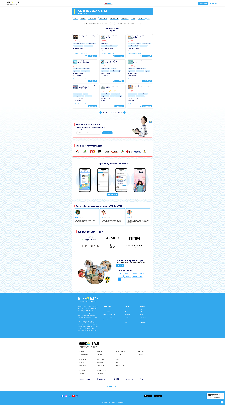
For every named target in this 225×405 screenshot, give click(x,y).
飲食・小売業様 (100, 359)
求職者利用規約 (143, 322)
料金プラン (81, 368)
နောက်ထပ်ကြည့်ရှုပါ (92, 55)
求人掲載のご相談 (111, 386)
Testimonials (106, 320)
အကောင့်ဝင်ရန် (203, 3)
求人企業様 (81, 351)
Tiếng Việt (127, 276)
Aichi (126, 322)
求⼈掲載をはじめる (84, 379)
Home (104, 309)
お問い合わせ (129, 379)
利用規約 (117, 362)
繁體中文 (120, 276)
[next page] (124, 112)
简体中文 (142, 273)
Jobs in (127, 306)
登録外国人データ (82, 359)
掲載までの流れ (82, 370)
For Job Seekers (107, 306)
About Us (142, 306)
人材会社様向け (100, 354)
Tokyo (126, 309)
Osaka (126, 320)
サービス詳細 (81, 357)
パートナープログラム (141, 351)
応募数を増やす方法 (101, 362)
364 (122, 112)
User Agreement (143, 320)
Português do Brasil (137, 276)
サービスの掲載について (141, 354)
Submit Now (107, 133)
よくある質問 (81, 373)
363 (119, 112)
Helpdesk (142, 314)
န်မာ (119, 279)
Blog (141, 309)
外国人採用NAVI (100, 373)
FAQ (141, 311)
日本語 (126, 273)
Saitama (127, 317)
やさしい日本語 (133, 273)
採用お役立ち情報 (101, 370)
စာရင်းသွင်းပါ (213, 3)
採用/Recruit (118, 359)
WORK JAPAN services (107, 317)
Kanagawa (127, 314)
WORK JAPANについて (121, 351)
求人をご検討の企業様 (83, 354)
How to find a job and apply (109, 314)
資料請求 (116, 379)
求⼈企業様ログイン (102, 379)
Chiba (126, 311)
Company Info (143, 317)
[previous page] (100, 112)
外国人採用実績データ (83, 365)
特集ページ (99, 351)
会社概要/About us (120, 354)
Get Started (120, 265)
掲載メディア (118, 357)
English (120, 273)
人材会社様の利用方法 (101, 357)
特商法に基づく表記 (120, 365)
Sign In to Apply (112, 194)
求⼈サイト (143, 379)
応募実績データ (82, 362)
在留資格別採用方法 (101, 365)
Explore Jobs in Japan (108, 311)
